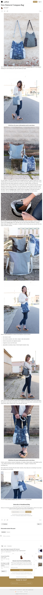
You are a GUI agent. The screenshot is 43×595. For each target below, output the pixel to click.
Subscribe (35, 1)
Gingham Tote (13, 189)
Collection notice (30, 589)
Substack (17, 593)
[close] (32, 556)
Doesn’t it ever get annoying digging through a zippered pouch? (13, 550)
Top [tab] (2, 546)
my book (27, 189)
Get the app (26, 591)
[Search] (41, 546)
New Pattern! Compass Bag (11, 499)
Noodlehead (28, 499)
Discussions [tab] (9, 546)
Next (39, 524)
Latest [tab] (5, 546)
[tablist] (6, 532)
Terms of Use (27, 572)
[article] (21, 551)
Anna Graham (6, 7)
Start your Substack (19, 591)
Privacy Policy (30, 573)
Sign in (40, 1)
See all (3, 571)
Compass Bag (29, 67)
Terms (27, 589)
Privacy (24, 589)
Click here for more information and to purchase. (21, 125)
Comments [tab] (4, 532)
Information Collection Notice (21, 573)
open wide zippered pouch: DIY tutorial (10, 549)
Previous (5, 524)
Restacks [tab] (8, 532)
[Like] (2, 11)
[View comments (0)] (5, 11)
